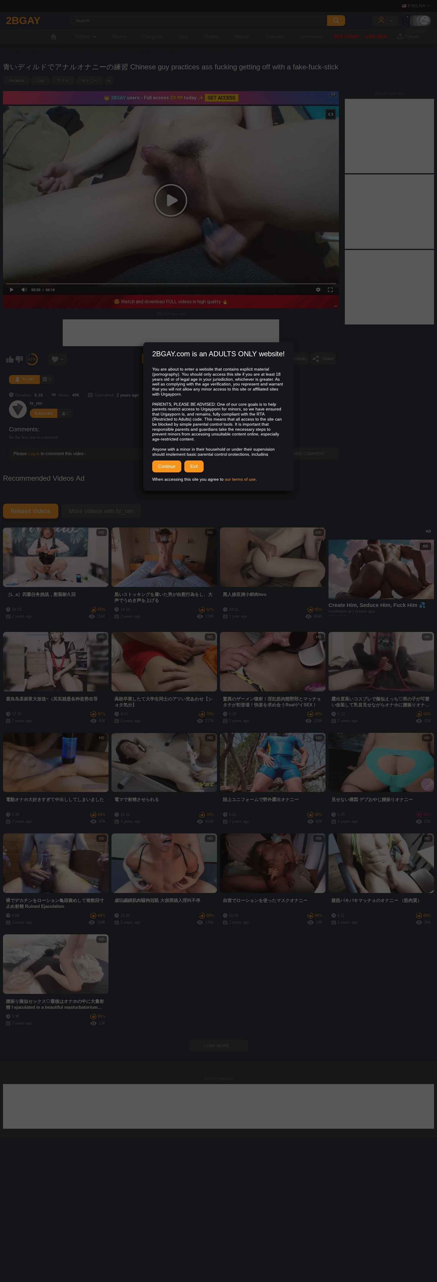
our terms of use (240, 479)
